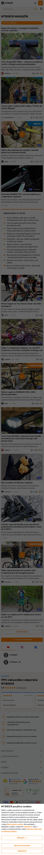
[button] (28, 827)
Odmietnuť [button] (22, 851)
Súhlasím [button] (22, 838)
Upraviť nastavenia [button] (22, 846)
